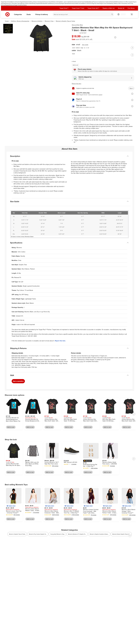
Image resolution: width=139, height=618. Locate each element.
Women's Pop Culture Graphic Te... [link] (38, 534)
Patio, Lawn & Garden (65, 2)
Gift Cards (47, 3)
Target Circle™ (63, 8)
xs (84, 47)
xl (86, 47)
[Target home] (7, 14)
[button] (79, 33)
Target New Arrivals (6, 2)
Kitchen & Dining (56, 2)
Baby (88, 2)
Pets (111, 2)
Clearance (73, 3)
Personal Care (97, 2)
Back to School (15, 2)
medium (78, 47)
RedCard (11, 5)
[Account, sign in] (122, 14)
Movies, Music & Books (27, 3)
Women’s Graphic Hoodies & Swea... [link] (99, 534)
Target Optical (64, 3)
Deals (69, 3)
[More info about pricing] (115, 37)
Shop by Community (55, 3)
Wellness (118, 2)
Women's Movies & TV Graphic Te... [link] (77, 534)
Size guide (85, 44)
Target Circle (17, 5)
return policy (79, 361)
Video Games (17, 3)
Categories (18, 14)
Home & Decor (48, 2)
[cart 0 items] (132, 14)
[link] (79, 33)
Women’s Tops (49, 21)
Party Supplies (36, 3)
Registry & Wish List (109, 8)
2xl (88, 47)
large (82, 47)
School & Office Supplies (126, 2)
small (73, 47)
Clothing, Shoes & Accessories (36, 2)
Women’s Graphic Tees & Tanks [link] (17, 534)
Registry (7, 5)
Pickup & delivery (41, 14)
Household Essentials (81, 2)
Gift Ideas (42, 3)
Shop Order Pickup (120, 3)
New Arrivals (79, 3)
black (73, 53)
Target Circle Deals (104, 3)
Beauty (91, 2)
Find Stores (24, 5)
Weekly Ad (112, 3)
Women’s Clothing (36, 21)
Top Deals (97, 3)
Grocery (73, 2)
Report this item (76, 83)
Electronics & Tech (9, 3)
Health (114, 2)
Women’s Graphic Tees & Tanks (65, 21)
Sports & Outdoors (105, 2)
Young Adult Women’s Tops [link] (57, 534)
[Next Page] (132, 47)
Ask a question (18, 381)
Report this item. (60, 341)
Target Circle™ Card (78, 8)
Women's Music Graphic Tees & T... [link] (121, 534)
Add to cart (75, 65)
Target (7, 21)
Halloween (25, 2)
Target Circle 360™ (93, 8)
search (112, 14)
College (21, 2)
